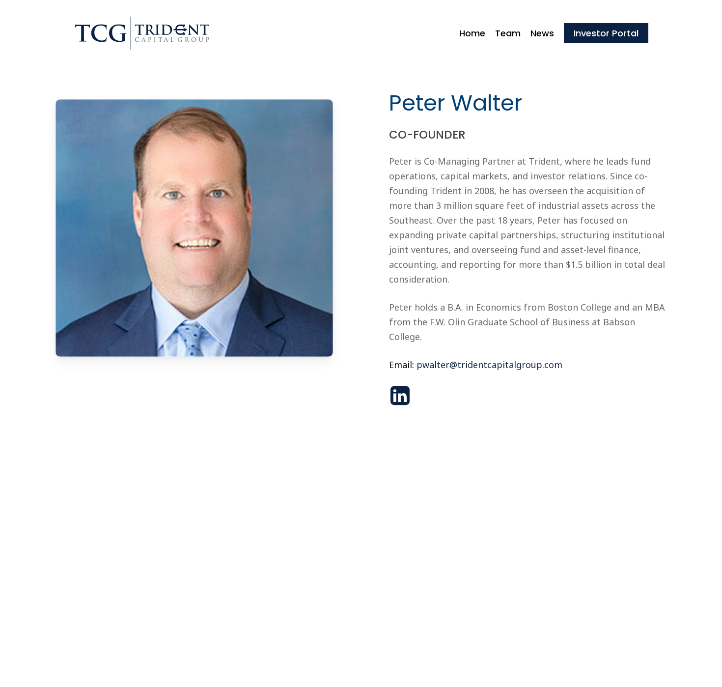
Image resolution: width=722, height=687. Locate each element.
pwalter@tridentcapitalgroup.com (489, 365)
